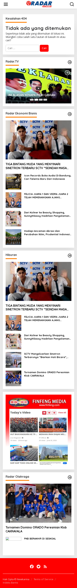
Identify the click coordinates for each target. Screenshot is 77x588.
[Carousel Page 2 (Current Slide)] (36, 100)
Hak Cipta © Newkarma (16, 579)
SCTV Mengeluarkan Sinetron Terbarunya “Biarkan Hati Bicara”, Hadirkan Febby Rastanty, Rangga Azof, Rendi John (46, 355)
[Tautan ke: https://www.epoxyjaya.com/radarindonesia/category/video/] (69, 62)
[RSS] (45, 566)
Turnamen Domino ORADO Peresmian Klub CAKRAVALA (46, 374)
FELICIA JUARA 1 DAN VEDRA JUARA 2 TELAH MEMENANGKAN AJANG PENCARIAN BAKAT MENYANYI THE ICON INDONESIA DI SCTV (47, 195)
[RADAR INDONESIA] (39, 4)
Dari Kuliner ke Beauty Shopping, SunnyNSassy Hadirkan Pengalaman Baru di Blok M (46, 214)
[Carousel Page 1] (32, 100)
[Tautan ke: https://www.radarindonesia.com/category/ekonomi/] (69, 114)
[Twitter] (38, 566)
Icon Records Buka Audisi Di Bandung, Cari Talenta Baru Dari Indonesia (47, 177)
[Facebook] (31, 566)
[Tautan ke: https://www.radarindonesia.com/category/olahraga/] (69, 477)
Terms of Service (43, 579)
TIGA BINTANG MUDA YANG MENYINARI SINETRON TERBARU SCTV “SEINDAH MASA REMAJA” (36, 166)
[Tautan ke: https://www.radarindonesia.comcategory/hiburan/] (69, 255)
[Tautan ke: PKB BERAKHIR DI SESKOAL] (13, 544)
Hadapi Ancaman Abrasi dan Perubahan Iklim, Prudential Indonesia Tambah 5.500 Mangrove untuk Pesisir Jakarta (47, 232)
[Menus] (6, 4)
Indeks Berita (10, 582)
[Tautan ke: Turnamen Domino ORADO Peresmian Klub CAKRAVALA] (13, 378)
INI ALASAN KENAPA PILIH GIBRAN (31, 95)
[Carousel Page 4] (45, 100)
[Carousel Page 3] (41, 100)
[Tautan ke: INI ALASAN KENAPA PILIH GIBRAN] (38, 86)
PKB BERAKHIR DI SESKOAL (40, 538)
